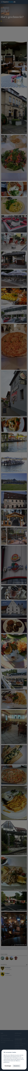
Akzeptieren (16, 1065)
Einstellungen (8, 1065)
